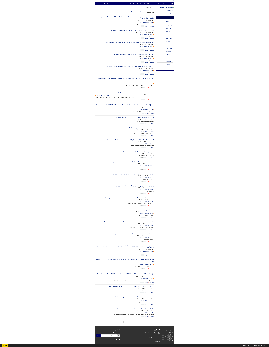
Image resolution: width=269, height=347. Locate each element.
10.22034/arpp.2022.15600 (146, 265)
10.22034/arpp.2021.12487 (146, 300)
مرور (158, 3)
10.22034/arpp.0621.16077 (102, 96)
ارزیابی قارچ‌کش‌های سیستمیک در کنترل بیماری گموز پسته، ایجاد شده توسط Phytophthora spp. (134, 54)
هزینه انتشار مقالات (156, 336)
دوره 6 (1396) (169, 51)
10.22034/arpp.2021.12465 (146, 132)
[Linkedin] (118, 340)
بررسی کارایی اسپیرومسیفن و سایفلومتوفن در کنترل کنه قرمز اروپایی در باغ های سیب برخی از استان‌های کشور (131, 297)
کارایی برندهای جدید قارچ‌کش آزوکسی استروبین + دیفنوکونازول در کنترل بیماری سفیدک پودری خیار (133, 174)
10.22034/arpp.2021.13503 (146, 226)
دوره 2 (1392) (169, 65)
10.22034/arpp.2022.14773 (146, 84)
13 (122, 322)
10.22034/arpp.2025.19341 (146, 58)
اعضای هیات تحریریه (169, 336)
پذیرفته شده (136, 12)
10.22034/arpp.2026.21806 (146, 70)
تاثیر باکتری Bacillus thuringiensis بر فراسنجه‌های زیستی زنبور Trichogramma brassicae (134, 118)
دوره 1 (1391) (169, 68)
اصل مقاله (145, 26)
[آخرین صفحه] (109, 322)
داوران (137, 3)
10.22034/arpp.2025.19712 (146, 202)
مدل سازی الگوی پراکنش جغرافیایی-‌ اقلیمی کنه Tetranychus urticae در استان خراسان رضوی (134, 234)
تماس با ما (132, 3)
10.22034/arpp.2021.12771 (146, 178)
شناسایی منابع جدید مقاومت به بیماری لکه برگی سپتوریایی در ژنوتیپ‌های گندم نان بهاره (136, 152)
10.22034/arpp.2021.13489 (146, 214)
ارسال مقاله (142, 3)
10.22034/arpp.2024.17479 (146, 109)
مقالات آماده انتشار (169, 10)
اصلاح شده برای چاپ (127, 12)
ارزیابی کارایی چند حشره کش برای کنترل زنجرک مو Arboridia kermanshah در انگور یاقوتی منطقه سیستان (132, 186)
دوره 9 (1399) (169, 42)
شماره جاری (171, 13)
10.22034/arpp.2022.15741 (146, 144)
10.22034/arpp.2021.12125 (146, 166)
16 (113, 322)
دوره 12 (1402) (169, 32)
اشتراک (98, 336)
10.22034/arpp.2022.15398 (146, 190)
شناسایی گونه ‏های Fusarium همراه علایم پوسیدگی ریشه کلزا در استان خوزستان (137, 128)
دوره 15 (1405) (169, 22)
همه (143, 12)
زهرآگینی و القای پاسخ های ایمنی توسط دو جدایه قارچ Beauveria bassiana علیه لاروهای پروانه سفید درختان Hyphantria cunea (127, 222)
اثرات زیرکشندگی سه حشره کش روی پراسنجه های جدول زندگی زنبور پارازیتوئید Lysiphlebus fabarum (132, 31)
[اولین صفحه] (139, 322)
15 (116, 322)
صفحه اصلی (171, 3)
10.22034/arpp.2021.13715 (146, 238)
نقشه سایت (171, 342)
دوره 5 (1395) (169, 55)
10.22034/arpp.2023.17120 (146, 313)
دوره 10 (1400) (169, 38)
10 (130, 322)
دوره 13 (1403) (169, 28)
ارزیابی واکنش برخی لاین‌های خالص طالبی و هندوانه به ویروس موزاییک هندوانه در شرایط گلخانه (134, 309)
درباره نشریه (170, 334)
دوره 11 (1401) (169, 35)
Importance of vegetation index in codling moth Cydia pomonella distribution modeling (115, 92)
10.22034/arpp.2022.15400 (146, 251)
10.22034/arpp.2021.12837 (146, 46)
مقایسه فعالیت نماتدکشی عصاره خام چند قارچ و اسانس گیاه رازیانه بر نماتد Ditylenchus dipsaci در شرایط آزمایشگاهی (129, 66)
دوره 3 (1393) (169, 61)
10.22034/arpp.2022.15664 (146, 278)
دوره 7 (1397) (169, 48)
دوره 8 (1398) (169, 45)
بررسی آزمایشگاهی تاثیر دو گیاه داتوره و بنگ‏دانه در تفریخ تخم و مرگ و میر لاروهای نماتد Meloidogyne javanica (131, 287)
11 (127, 322)
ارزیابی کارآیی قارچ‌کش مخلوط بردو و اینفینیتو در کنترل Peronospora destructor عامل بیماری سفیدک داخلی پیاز (130, 210)
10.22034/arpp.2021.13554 (146, 34)
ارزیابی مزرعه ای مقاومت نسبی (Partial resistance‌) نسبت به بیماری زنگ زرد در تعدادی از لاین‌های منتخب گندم (131, 162)
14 (119, 322)
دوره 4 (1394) (169, 58)
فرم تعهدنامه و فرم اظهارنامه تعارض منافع (152, 332)
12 (124, 322)
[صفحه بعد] (111, 322)
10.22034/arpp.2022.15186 (146, 22)
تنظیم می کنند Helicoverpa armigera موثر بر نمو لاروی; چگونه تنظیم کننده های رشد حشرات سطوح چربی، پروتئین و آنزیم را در (127, 198)
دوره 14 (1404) (169, 25)
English (98, 3)
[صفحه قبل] (137, 322)
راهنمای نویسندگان (150, 3)
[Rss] (116, 340)
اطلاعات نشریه (164, 3)
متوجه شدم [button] (5, 345)
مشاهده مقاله (152, 26)
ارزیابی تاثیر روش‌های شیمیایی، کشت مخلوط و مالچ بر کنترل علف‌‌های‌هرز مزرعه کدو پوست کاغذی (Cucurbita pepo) (130, 43)
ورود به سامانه (105, 3)
